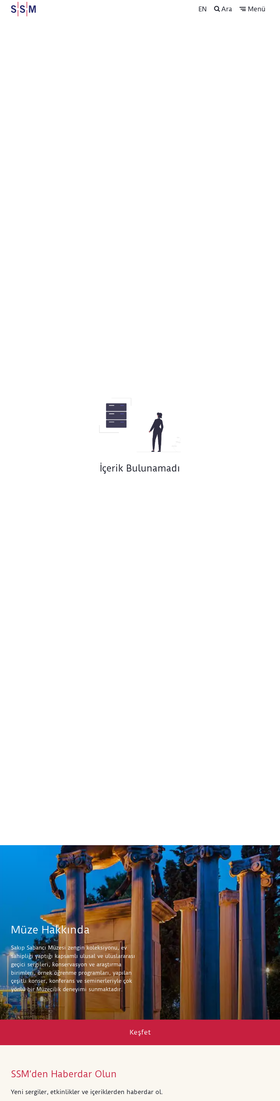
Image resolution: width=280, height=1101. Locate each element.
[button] (252, 9)
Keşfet (140, 1032)
